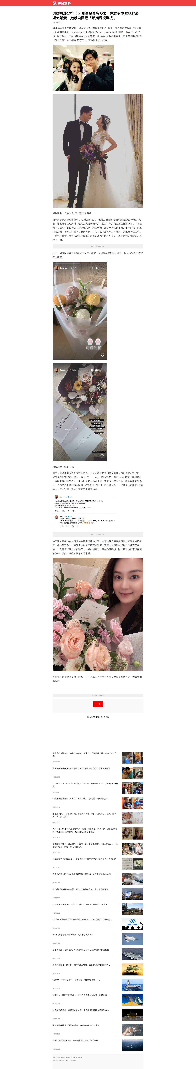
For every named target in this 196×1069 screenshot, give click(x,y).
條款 (67, 1060)
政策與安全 (62, 1060)
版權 (74, 1060)
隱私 (71, 1060)
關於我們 (55, 1060)
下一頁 (98, 704)
